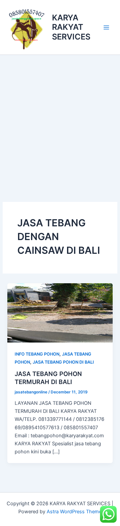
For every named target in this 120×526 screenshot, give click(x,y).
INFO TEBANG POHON (37, 354)
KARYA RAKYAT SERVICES (71, 27)
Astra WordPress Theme (74, 512)
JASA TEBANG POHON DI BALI (63, 362)
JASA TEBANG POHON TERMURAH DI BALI (48, 377)
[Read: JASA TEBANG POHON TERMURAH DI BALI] (59, 313)
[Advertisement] (60, 118)
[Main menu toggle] (106, 27)
